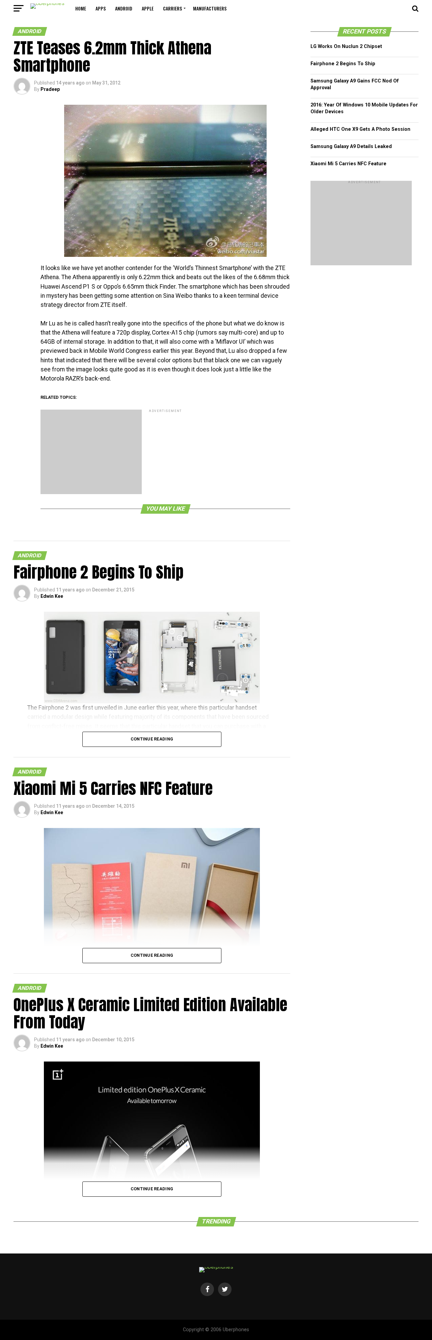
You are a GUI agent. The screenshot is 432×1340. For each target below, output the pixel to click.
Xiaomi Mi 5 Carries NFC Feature (348, 164)
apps (101, 8)
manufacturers (209, 8)
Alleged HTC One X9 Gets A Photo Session (360, 129)
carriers (172, 8)
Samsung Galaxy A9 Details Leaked (351, 146)
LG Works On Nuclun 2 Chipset (346, 46)
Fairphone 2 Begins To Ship (342, 64)
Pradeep (50, 89)
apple (148, 8)
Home (80, 8)
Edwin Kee (51, 596)
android (123, 8)
